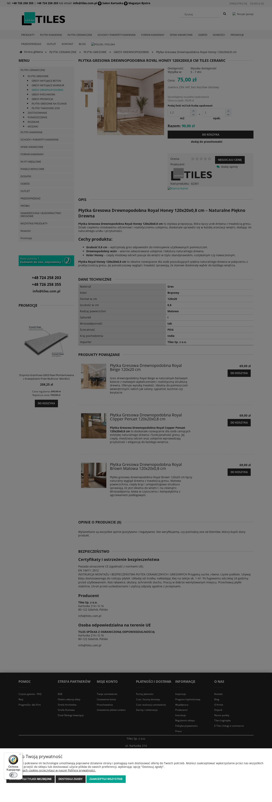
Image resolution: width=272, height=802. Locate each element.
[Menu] (20, 755)
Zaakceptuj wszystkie (106, 779)
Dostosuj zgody (71, 779)
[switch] (13, 775)
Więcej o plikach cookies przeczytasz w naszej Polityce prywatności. (51, 770)
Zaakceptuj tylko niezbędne (30, 779)
